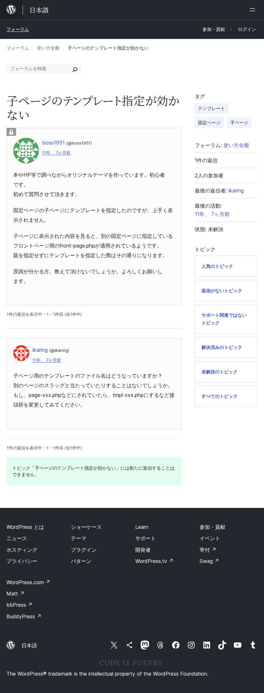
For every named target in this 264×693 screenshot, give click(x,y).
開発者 (143, 550)
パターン (81, 561)
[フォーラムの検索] (75, 68)
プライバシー (21, 561)
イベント (210, 538)
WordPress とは (25, 527)
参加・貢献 (212, 527)
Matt (15, 593)
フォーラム (17, 29)
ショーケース (86, 527)
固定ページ (209, 122)
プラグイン (84, 550)
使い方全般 (48, 48)
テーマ (78, 538)
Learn (141, 527)
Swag (209, 561)
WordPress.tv (154, 561)
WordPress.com (28, 582)
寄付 (208, 550)
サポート (145, 538)
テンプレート (211, 108)
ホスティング (21, 550)
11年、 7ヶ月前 (56, 152)
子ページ (239, 122)
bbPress (19, 605)
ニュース (16, 538)
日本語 (29, 645)
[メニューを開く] (253, 9)
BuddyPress (24, 616)
